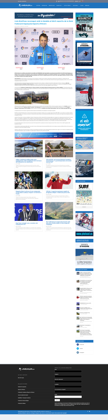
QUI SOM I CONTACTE (22, 1)
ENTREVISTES (44, 5)
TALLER (81, 5)
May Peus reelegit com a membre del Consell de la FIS (27, 224)
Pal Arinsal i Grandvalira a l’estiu (85, 326)
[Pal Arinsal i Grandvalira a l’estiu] (78, 326)
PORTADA (85, 293)
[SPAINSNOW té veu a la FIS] (78, 304)
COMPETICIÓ (58, 5)
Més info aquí (21, 377)
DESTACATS (86, 276)
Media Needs (26, 411)
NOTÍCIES (38, 5)
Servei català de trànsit (23, 395)
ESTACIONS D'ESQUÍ (83, 277)
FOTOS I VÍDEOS (67, 5)
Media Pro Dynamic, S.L (46, 411)
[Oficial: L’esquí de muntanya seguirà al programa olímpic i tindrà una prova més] (78, 297)
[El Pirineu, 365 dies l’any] (78, 313)
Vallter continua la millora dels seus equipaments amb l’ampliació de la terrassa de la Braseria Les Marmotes (29, 161)
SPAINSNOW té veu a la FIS (85, 303)
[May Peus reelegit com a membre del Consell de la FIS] (78, 308)
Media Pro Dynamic (22, 386)
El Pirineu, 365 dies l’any (85, 312)
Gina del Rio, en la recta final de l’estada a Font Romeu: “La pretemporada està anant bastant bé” (59, 161)
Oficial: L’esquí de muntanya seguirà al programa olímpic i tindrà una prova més (58, 192)
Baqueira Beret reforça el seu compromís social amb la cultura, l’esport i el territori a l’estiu (28, 193)
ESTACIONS (75, 5)
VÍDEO (86, 304)
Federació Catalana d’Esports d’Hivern (26, 392)
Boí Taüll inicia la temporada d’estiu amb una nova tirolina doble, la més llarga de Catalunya (58, 223)
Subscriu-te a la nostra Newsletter (67, 1)
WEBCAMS (87, 5)
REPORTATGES (52, 5)
